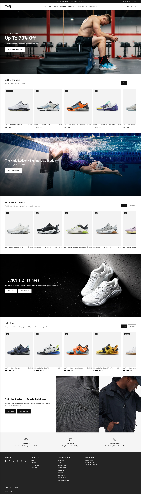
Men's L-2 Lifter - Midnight (12, 368)
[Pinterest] (17, 461)
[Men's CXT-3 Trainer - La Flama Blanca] (107, 106)
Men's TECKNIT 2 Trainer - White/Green (75, 247)
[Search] (128, 6)
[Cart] (135, 6)
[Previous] (6, 108)
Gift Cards (133, 1)
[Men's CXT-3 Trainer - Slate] (48, 106)
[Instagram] (13, 461)
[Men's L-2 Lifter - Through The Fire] (107, 349)
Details (83, 1)
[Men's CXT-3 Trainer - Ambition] (19, 106)
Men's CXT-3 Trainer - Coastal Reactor (74, 124)
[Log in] (131, 6)
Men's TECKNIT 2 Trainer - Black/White (45, 247)
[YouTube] (21, 461)
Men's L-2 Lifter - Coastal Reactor (73, 368)
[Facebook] (6, 461)
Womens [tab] (132, 83)
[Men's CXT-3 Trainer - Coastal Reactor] (78, 106)
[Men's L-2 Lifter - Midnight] (19, 349)
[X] (9, 461)
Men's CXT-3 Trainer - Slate (42, 124)
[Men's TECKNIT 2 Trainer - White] (19, 228)
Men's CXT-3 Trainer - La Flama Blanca (104, 124)
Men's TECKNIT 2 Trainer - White (14, 247)
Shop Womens (24, 290)
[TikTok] (25, 461)
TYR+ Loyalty (126, 1)
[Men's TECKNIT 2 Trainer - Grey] (107, 228)
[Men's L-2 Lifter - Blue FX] (48, 349)
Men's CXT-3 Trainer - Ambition (13, 124)
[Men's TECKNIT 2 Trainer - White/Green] (78, 228)
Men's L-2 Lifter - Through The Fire (103, 368)
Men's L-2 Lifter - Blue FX (41, 368)
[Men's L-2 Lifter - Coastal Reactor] (78, 349)
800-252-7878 (89, 460)
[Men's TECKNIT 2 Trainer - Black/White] (48, 228)
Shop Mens (11, 290)
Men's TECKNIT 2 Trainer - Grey (102, 247)
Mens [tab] (124, 83)
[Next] (134, 108)
